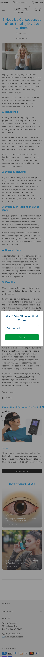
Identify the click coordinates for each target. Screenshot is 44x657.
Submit (22, 337)
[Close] (40, 313)
